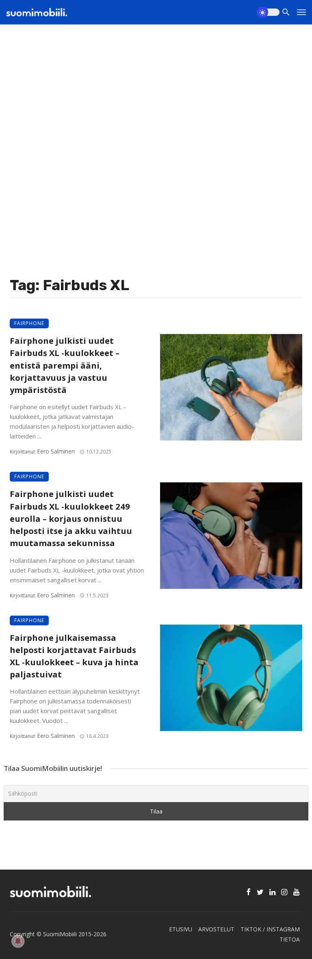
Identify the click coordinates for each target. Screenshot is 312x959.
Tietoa (290, 939)
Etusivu (180, 929)
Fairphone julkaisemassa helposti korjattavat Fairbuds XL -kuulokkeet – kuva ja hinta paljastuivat (74, 656)
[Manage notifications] (17, 941)
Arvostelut (216, 929)
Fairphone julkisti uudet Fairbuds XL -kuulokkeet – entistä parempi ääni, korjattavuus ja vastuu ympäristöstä (64, 365)
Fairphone (29, 323)
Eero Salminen (56, 451)
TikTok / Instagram (270, 929)
